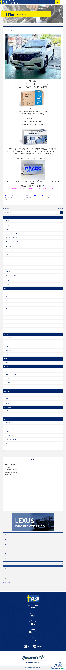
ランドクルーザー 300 (12, 233)
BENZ (7, 448)
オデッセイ (9, 387)
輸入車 (6, 419)
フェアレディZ (9, 337)
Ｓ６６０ (8, 382)
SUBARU (6, 391)
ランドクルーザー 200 (12, 241)
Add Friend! (39, 646)
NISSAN (6, 334)
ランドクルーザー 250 (11, 237)
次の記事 (6, 208)
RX (6, 308)
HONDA (6, 366)
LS (6, 321)
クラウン (8, 254)
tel (58, 2)
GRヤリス (8, 263)
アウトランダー (10, 410)
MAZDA (6, 359)
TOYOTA (6, 217)
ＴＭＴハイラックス (11, 275)
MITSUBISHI (7, 407)
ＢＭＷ (7, 443)
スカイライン (9, 350)
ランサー (8, 415)
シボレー (8, 431)
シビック (8, 378)
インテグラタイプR (11, 374)
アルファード (9, 225)
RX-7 (7, 362)
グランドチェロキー (11, 439)
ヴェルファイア (10, 229)
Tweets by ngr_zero (6, 582)
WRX (7, 398)
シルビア (8, 354)
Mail (28, 646)
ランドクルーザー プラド (12, 195)
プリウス (8, 258)
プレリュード (9, 370)
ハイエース (9, 284)
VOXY (7, 220)
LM (6, 292)
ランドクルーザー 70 (11, 246)
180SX (7, 346)
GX (6, 296)
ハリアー (8, 267)
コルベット (9, 427)
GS (6, 330)
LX (6, 304)
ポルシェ (8, 422)
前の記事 (59, 208)
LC (6, 325)
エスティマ (9, 280)
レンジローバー (10, 435)
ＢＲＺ (7, 394)
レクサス (6, 288)
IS (6, 317)
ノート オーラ (9, 342)
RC (6, 300)
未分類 (4, 451)
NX (6, 313)
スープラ (8, 271)
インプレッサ (9, 403)
